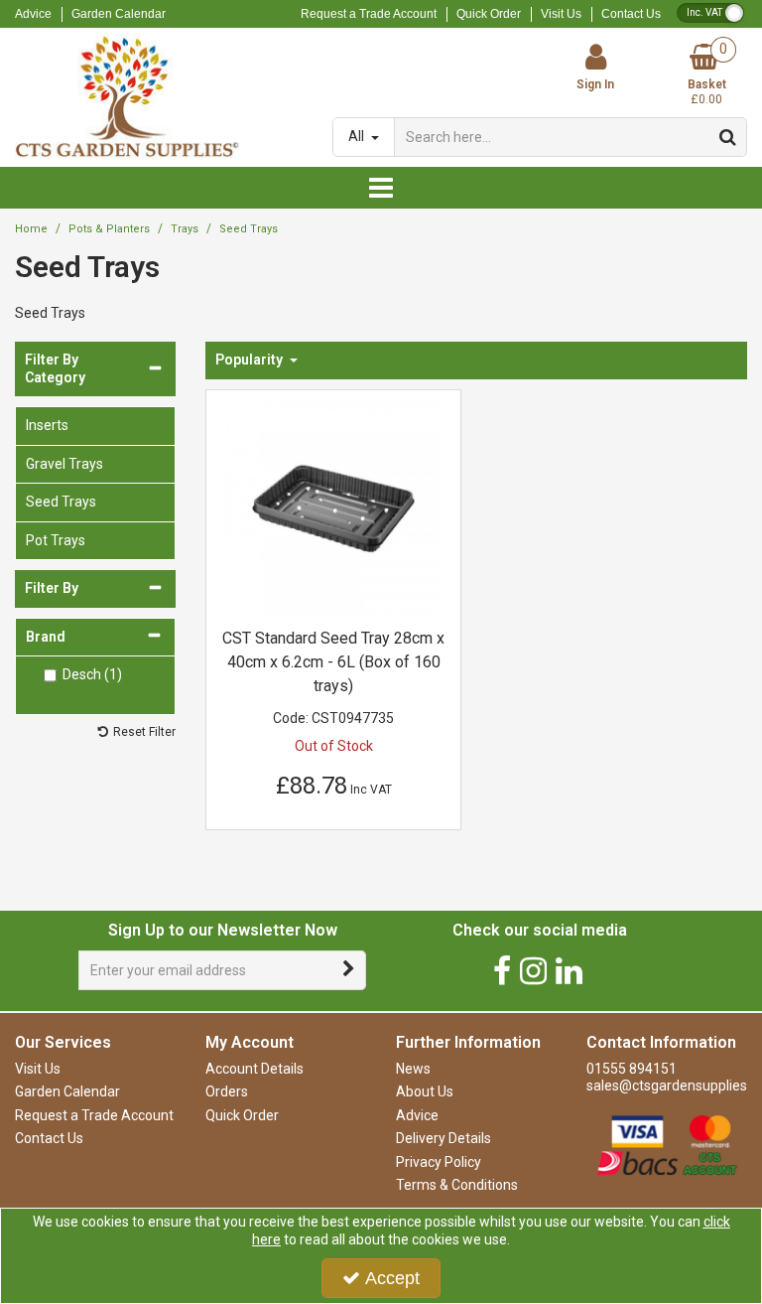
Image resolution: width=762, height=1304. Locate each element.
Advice (33, 14)
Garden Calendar (118, 14)
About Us (424, 1091)
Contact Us (631, 14)
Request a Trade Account (369, 14)
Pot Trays (55, 540)
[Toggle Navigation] (381, 188)
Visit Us (561, 14)
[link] (502, 970)
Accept (392, 1278)
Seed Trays (61, 501)
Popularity (250, 359)
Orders (226, 1091)
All (357, 136)
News (413, 1069)
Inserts (47, 425)
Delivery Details (443, 1138)
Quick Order (488, 14)
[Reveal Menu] (381, 188)
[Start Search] (727, 137)
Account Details (254, 1069)
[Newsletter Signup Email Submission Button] (348, 970)
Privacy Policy (438, 1162)
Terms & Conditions (457, 1185)
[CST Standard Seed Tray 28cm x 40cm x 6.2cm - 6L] (334, 507)
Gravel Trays (64, 464)
